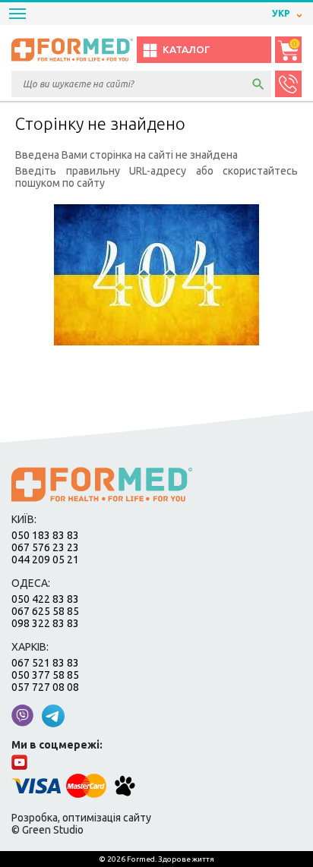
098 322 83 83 (45, 623)
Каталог (186, 49)
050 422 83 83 (45, 599)
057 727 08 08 (45, 687)
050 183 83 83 (45, 535)
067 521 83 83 (45, 663)
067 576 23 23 (45, 547)
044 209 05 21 (45, 559)
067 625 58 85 (45, 611)
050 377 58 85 (45, 675)
